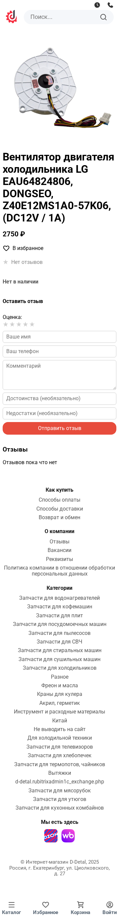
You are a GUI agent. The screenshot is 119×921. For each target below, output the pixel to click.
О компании (59, 531)
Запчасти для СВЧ (59, 642)
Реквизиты (59, 559)
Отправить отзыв (59, 428)
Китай (59, 721)
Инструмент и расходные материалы (59, 712)
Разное (59, 677)
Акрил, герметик (59, 703)
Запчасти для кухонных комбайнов (60, 808)
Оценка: (12, 317)
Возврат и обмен (59, 518)
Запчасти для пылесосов (59, 633)
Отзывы (59, 542)
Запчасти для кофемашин (59, 607)
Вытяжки (59, 773)
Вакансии (59, 550)
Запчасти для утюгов (59, 799)
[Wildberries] (68, 835)
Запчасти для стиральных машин (59, 650)
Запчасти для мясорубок (59, 791)
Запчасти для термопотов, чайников (59, 765)
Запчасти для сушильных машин (59, 659)
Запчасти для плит (59, 616)
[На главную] (12, 17)
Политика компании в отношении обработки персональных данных (59, 571)
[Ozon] (51, 835)
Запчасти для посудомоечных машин (59, 624)
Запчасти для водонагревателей (59, 598)
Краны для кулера (59, 694)
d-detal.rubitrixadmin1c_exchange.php (59, 782)
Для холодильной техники (59, 738)
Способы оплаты (59, 500)
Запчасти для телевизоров (59, 747)
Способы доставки (59, 509)
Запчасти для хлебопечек (60, 756)
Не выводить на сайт (60, 729)
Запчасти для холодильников (60, 668)
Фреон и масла (59, 686)
